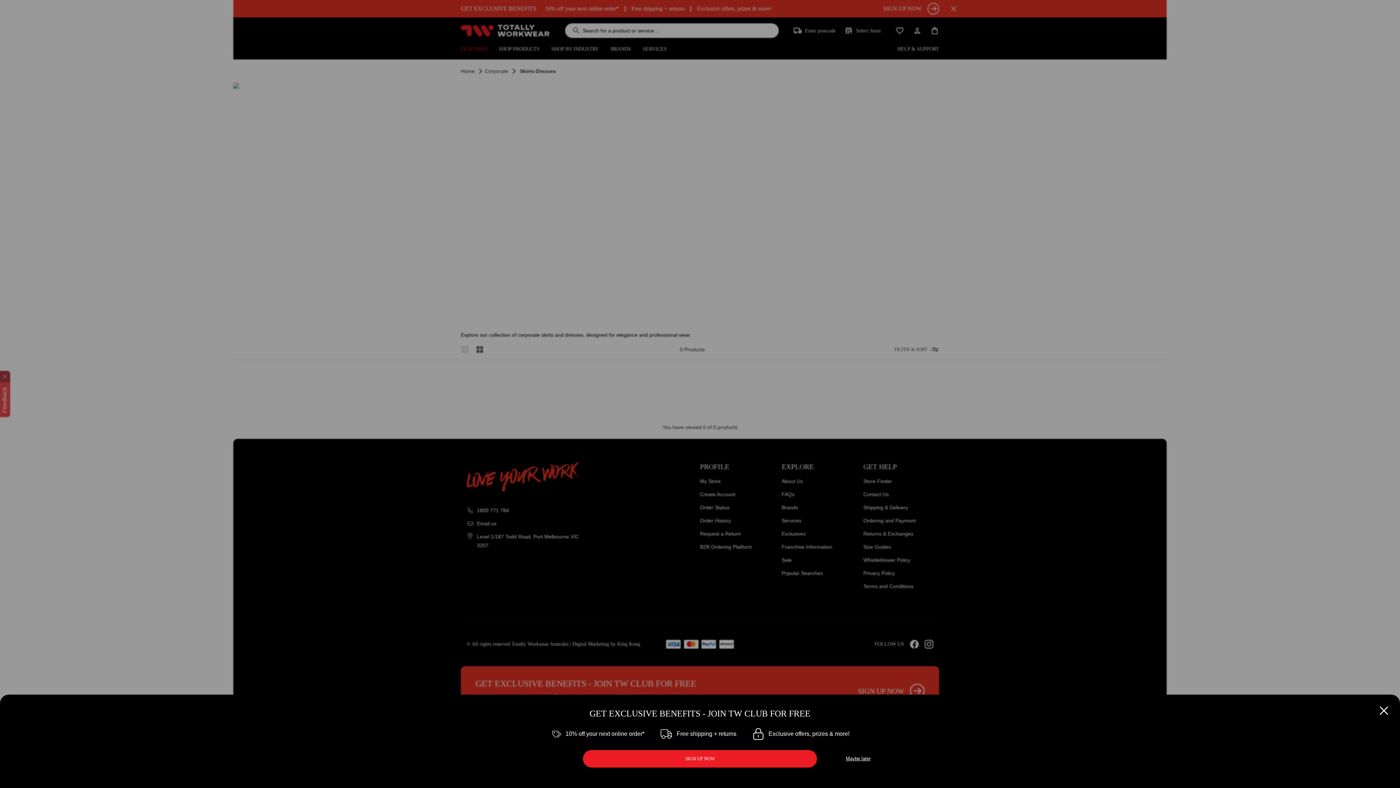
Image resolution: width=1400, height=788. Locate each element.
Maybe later (858, 758)
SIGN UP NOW (700, 758)
